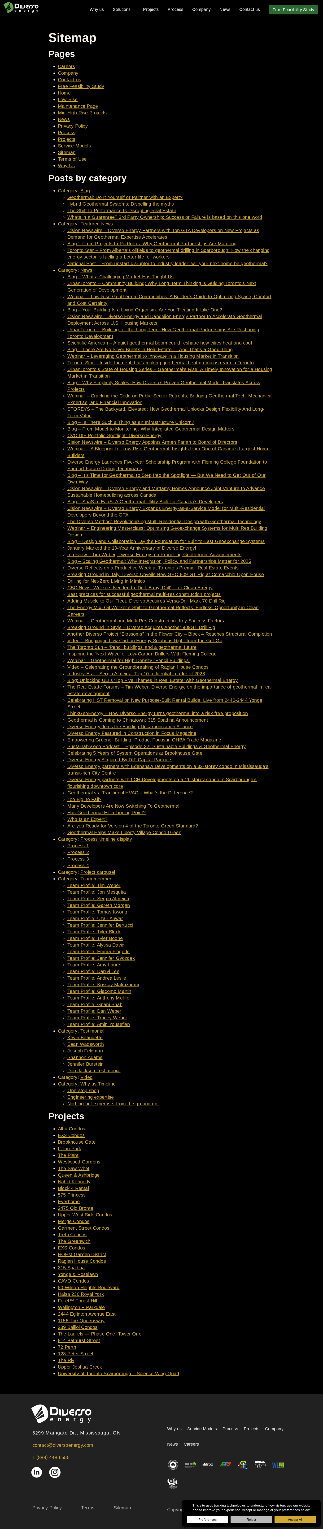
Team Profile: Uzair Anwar (95, 918)
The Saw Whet (73, 1168)
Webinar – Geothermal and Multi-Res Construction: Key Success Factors (146, 620)
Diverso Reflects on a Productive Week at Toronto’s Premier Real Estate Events (153, 567)
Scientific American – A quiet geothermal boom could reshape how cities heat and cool (159, 342)
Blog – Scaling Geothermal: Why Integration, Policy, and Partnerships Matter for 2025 (159, 561)
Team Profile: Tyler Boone (95, 938)
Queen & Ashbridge (79, 1175)
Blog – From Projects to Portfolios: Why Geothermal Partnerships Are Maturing (151, 243)
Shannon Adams (85, 1057)
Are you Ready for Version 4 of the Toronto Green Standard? (132, 825)
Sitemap (66, 152)
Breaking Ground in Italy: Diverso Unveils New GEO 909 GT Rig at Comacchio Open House (165, 574)
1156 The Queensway (81, 1320)
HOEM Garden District (82, 1254)
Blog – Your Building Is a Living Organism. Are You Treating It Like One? (144, 309)
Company (68, 73)
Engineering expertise (90, 1097)
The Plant (68, 1155)
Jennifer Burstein (85, 1064)
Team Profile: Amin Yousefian (98, 1024)
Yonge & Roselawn (78, 1274)
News (64, 119)
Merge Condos (73, 1221)
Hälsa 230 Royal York (81, 1294)
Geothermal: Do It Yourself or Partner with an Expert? (125, 197)
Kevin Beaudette (85, 1037)
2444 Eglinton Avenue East (87, 1314)
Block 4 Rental (73, 1188)
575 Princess (72, 1194)
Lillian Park (69, 1148)
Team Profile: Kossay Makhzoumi (103, 984)
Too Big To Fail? (84, 799)
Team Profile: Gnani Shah (94, 1004)
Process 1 (78, 845)
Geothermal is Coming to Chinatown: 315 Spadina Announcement (137, 720)
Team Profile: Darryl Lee (93, 971)
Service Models (74, 145)
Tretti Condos (72, 1234)
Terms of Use (72, 159)
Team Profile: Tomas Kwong (97, 911)
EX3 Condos (71, 1135)
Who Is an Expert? (87, 819)
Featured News (96, 223)
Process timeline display (106, 839)
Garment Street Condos (83, 1228)
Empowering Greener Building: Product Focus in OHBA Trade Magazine (144, 739)
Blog (85, 190)
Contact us (69, 79)
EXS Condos (71, 1247)
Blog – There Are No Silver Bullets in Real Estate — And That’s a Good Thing (150, 349)
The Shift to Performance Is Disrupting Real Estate (121, 210)
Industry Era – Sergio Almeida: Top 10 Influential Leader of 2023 (136, 673)
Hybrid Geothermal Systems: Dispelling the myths (120, 204)
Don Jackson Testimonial (94, 1070)
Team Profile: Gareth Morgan (98, 905)
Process (66, 132)
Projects (66, 139)
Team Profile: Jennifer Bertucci (100, 925)
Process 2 (78, 852)
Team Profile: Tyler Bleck (94, 931)
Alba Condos (71, 1128)
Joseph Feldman (85, 1050)
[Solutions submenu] (133, 9)
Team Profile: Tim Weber (94, 885)
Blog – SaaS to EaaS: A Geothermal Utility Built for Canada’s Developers (145, 501)
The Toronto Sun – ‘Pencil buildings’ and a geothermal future (131, 647)
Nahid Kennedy (74, 1181)
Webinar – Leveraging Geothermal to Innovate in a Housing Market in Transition (153, 356)
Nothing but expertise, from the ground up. (113, 1103)
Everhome (69, 1201)
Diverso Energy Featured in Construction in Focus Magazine (131, 733)
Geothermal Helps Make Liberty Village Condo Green (124, 832)
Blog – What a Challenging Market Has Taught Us (120, 276)
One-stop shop (83, 1090)
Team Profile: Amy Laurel (94, 964)
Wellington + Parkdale (81, 1307)
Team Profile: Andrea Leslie (96, 978)
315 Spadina (71, 1267)
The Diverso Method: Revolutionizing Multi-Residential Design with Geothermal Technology (164, 521)
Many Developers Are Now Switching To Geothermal (123, 806)
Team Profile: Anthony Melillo (98, 997)
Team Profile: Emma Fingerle (98, 951)
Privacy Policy (73, 126)
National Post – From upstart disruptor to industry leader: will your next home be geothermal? (167, 263)
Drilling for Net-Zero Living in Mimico (106, 581)
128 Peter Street (75, 1353)
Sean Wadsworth (85, 1044)
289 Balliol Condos (78, 1327)
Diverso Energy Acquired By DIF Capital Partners (119, 759)
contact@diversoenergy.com (62, 1445)
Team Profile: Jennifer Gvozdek (101, 958)
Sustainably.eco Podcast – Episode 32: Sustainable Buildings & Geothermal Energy (156, 746)
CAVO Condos (73, 1280)
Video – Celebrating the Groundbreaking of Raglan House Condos (138, 667)
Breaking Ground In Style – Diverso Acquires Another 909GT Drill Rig (141, 627)
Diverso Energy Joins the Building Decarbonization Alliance (130, 726)
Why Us (66, 165)
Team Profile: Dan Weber (94, 1011)
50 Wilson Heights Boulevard (88, 1287)
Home (64, 92)
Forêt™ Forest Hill (77, 1300)
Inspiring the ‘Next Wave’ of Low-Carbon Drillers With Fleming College (142, 653)
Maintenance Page (78, 106)
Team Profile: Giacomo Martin (99, 991)
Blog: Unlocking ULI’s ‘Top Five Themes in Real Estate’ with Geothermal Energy (152, 680)
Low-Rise (68, 99)
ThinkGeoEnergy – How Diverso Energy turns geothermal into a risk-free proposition (157, 713)
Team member (95, 878)
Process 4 (78, 865)
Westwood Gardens (79, 1161)
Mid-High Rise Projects (82, 112)
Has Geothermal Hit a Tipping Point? (106, 812)
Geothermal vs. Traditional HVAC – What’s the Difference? (130, 792)
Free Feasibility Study (81, 86)
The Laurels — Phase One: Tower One (99, 1333)
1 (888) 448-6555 (51, 1457)
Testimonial (92, 1031)
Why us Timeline (98, 1083)
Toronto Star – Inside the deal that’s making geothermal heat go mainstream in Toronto (160, 362)
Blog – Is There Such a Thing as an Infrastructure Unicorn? (130, 422)
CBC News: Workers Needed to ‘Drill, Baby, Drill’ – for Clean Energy (140, 587)
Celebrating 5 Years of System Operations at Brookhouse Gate (134, 753)
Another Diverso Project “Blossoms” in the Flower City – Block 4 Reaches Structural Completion (169, 634)
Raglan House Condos (82, 1261)
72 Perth (67, 1347)
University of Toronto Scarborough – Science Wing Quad (118, 1373)
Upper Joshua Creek (80, 1367)
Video (86, 1077)
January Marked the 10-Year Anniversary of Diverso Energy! (131, 548)
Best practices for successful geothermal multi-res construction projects (144, 594)
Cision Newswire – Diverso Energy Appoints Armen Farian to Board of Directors (152, 442)
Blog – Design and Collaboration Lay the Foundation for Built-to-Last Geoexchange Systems (166, 541)
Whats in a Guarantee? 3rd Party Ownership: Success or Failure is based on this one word (164, 217)
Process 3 (78, 858)
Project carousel (97, 872)
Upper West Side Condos (85, 1214)
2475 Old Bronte (75, 1208)
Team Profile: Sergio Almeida (98, 898)
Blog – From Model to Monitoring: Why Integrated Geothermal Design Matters (151, 428)
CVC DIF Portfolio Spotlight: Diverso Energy (114, 435)
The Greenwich (74, 1241)
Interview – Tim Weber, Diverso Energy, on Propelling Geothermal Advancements (154, 554)
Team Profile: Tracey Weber (97, 1017)
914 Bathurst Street (79, 1340)
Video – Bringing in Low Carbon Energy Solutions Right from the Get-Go (144, 640)
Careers (66, 66)
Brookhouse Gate (77, 1142)
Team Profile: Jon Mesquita (96, 892)
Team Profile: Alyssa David (95, 945)
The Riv (66, 1360)
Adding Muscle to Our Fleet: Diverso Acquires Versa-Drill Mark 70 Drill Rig (146, 600)
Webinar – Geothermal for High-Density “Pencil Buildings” (128, 660)
